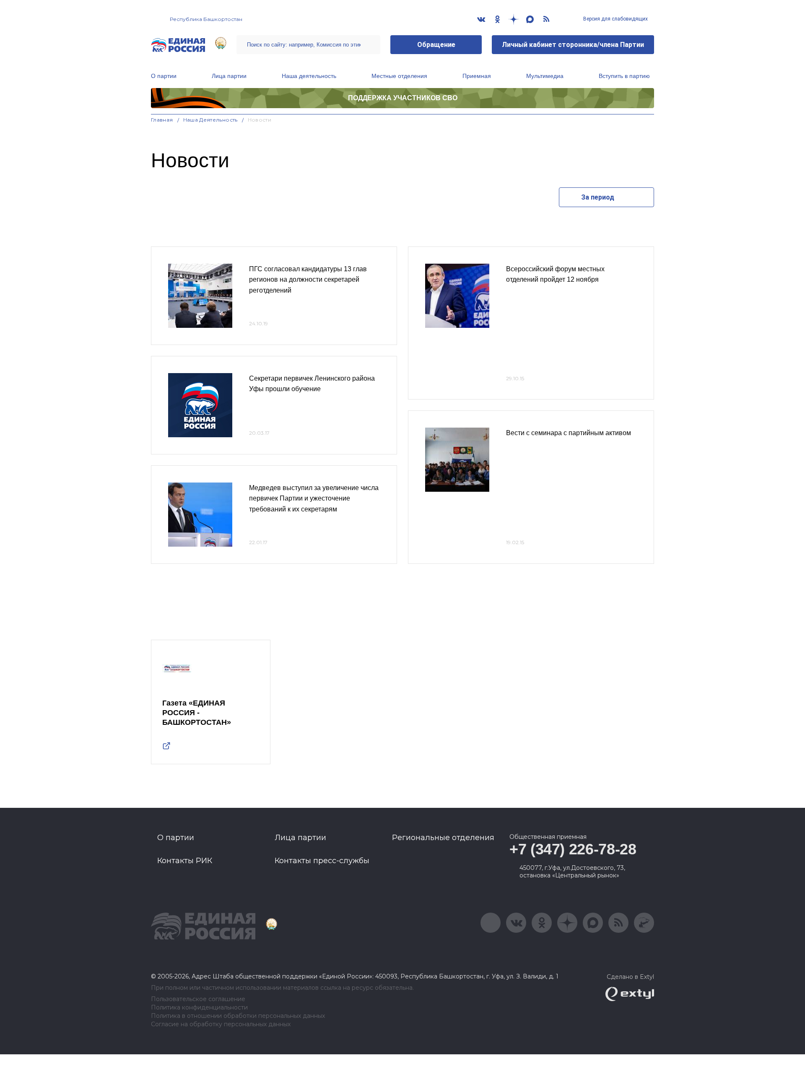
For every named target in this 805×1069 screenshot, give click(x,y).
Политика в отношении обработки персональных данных (238, 1016)
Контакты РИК (184, 860)
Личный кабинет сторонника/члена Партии (573, 45)
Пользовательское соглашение (198, 999)
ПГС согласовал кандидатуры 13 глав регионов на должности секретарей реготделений (308, 279)
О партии (164, 76)
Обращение (436, 45)
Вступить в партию (624, 76)
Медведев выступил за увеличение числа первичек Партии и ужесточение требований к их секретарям (314, 498)
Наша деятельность (309, 76)
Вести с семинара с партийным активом (568, 432)
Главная (162, 120)
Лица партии (229, 76)
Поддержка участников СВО (402, 97)
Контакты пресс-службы (322, 860)
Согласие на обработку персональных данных (221, 1024)
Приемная (476, 76)
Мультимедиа (545, 76)
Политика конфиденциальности (199, 1007)
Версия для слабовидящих (615, 19)
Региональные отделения (443, 837)
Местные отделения (399, 76)
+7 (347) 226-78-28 (572, 849)
